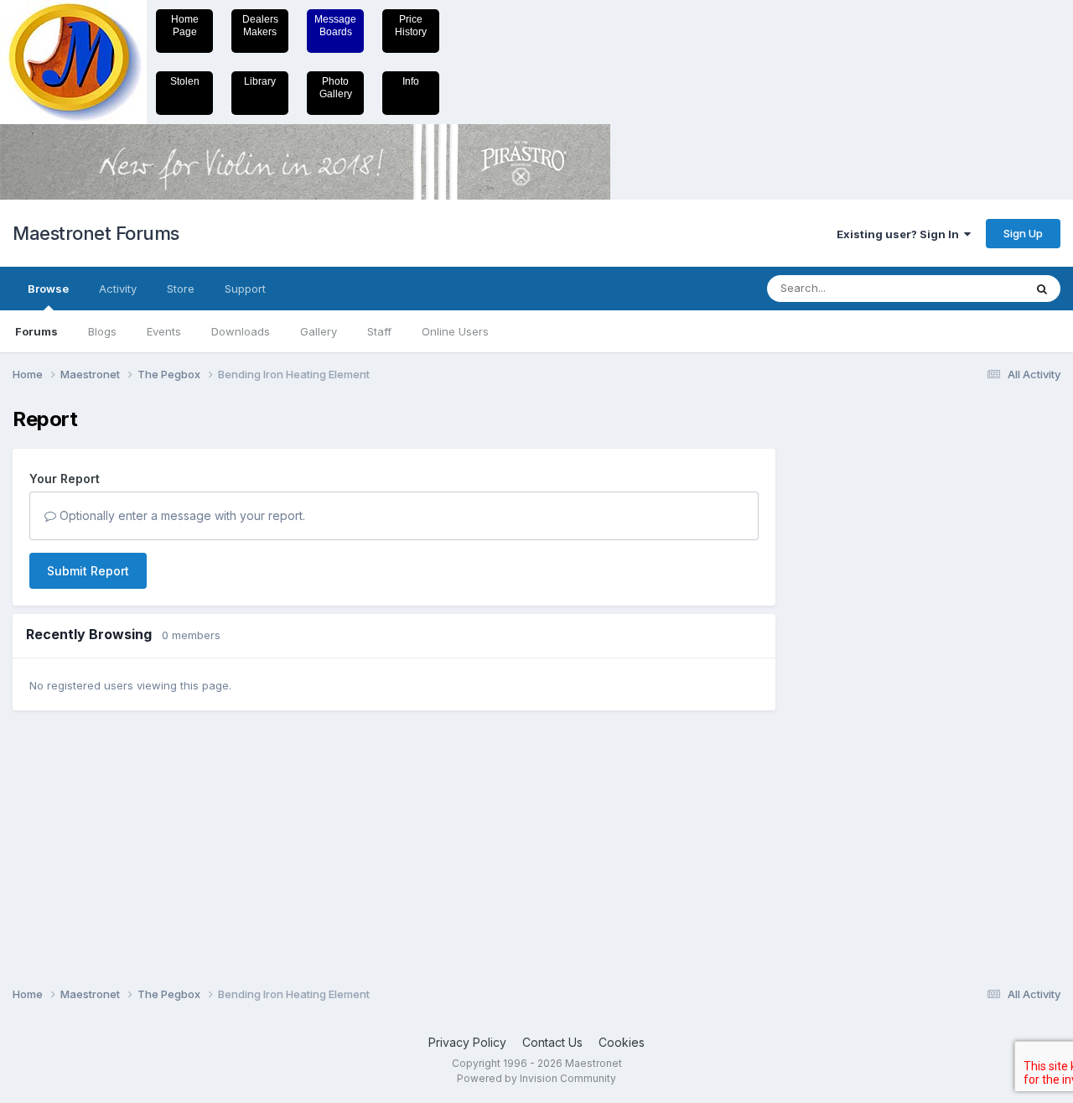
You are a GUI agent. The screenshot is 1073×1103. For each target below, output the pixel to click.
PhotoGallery (335, 87)
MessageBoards (335, 25)
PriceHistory (411, 25)
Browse (48, 288)
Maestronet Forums (96, 233)
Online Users (455, 331)
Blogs (102, 331)
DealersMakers (260, 25)
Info (410, 81)
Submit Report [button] (88, 571)
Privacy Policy (467, 1042)
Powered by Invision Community (536, 1078)
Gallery (318, 331)
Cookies (622, 1042)
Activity (118, 288)
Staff (379, 331)
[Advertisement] (859, 659)
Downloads (240, 331)
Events (164, 331)
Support (245, 288)
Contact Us (552, 1042)
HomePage (185, 25)
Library (260, 81)
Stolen (185, 81)
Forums (36, 331)
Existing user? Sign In (900, 234)
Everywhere (971, 288)
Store (180, 288)
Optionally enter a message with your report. (180, 515)
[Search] (1042, 288)
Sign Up (1023, 233)
